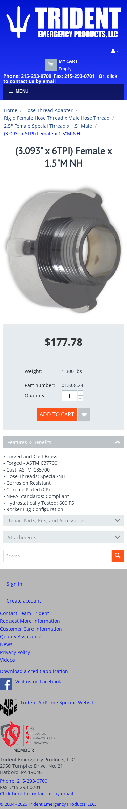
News (6, 644)
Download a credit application (34, 671)
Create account (24, 600)
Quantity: (35, 395)
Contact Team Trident (24, 613)
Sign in (14, 584)
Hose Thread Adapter (48, 110)
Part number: (40, 385)
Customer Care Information (31, 629)
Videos (7, 660)
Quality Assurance (20, 636)
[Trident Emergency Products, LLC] (63, 22)
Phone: (23, 781)
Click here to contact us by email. (37, 793)
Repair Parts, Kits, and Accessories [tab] (46, 520)
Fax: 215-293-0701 (74, 76)
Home (10, 110)
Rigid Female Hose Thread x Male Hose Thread (57, 118)
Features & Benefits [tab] (29, 442)
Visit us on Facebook (38, 681)
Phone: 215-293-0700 (27, 76)
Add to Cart (57, 414)
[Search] (118, 556)
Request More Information (30, 621)
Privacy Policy (15, 652)
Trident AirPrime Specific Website (58, 702)
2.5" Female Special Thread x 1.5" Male (48, 126)
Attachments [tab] (21, 537)
